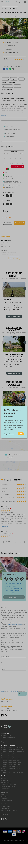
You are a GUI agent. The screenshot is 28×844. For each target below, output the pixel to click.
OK (21, 434)
